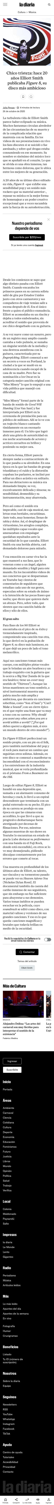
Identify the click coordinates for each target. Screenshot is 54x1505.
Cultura (21, 12)
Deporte (7, 1132)
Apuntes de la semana (16, 1313)
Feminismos (9, 1146)
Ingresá (39, 245)
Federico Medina (10, 1038)
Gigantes (8, 1256)
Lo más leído (10, 1304)
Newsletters (10, 1404)
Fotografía (9, 1326)
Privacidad (9, 1466)
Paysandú (8, 1218)
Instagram (9, 1424)
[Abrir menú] (5, 4)
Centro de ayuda (12, 1452)
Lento (6, 1252)
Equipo (7, 1385)
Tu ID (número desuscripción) (13, 1361)
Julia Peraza (9, 107)
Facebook (8, 1428)
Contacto (8, 1471)
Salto (6, 1223)
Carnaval (8, 1112)
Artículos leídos (11, 1285)
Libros (6, 1161)
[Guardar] (23, 96)
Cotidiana (8, 1122)
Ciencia (7, 1117)
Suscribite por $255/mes (27, 237)
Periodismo (9, 1275)
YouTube (8, 1414)
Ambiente (8, 1108)
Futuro (7, 1151)
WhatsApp (9, 1419)
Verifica (7, 1190)
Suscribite (12, 1069)
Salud (6, 1180)
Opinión (7, 1171)
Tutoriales (8, 1457)
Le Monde (9, 1247)
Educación (9, 1142)
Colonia (7, 1209)
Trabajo (7, 1185)
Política (7, 1175)
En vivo (7, 1318)
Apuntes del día (12, 1308)
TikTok (6, 1433)
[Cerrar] (48, 219)
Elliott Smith (27, 968)
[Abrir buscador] (49, 5)
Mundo (7, 1166)
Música (32, 12)
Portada (7, 1089)
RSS (5, 1409)
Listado (7, 1354)
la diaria (7, 1242)
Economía (8, 1137)
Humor (7, 1331)
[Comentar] (31, 96)
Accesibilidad (10, 1462)
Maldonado (9, 1214)
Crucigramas (10, 1335)
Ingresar (12, 1061)
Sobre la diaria (11, 1381)
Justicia (7, 1156)
